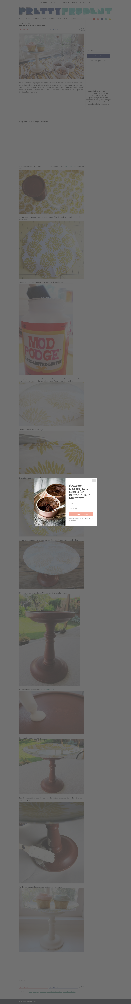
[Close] (94, 480)
